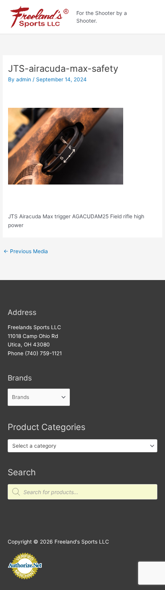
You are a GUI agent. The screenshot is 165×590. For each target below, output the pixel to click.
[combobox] (82, 445)
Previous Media (25, 251)
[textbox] (79, 445)
